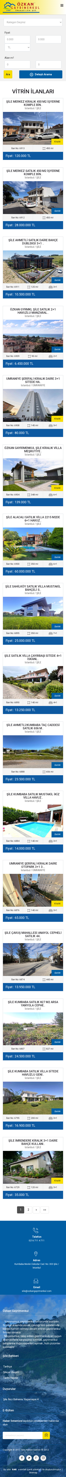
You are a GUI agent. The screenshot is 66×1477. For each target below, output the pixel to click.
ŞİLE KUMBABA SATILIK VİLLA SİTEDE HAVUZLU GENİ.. (33, 1073)
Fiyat (7, 32)
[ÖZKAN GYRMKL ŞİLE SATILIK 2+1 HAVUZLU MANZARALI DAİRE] (33, 336)
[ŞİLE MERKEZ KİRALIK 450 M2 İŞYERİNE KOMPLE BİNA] (33, 128)
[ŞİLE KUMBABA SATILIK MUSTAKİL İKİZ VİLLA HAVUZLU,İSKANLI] (33, 821)
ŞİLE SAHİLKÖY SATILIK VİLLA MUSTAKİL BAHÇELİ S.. (33, 588)
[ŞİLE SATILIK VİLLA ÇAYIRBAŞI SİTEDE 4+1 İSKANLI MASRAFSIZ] (33, 682)
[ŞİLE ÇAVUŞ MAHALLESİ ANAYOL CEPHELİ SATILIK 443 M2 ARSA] (33, 959)
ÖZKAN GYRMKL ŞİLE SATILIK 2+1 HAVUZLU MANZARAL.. (33, 311)
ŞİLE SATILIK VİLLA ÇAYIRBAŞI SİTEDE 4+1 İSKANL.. (33, 657)
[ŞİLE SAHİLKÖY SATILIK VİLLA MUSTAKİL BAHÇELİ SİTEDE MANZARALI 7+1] (33, 613)
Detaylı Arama (43, 74)
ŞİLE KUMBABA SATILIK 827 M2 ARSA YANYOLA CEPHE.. (33, 1003)
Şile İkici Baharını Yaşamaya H (21, 1399)
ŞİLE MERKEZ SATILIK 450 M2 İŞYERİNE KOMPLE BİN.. (33, 172)
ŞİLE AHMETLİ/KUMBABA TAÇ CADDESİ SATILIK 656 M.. (33, 726)
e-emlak (22, 1469)
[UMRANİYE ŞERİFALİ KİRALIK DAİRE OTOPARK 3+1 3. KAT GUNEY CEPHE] (33, 890)
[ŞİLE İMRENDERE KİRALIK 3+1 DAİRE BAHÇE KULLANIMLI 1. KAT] (33, 1167)
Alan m (9, 57)
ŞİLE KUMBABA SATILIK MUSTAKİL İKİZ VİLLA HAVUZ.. (33, 796)
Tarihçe (7, 1366)
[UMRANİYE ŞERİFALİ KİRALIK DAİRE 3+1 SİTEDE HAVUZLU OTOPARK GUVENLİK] (33, 405)
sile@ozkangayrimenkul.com (37, 1291)
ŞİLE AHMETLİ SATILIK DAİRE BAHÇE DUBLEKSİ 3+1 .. (33, 241)
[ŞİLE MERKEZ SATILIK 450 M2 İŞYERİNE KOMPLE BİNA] (33, 197)
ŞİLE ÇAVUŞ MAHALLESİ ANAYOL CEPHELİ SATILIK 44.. (33, 934)
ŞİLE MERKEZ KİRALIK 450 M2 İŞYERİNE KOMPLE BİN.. (33, 103)
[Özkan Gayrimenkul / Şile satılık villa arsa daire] (21, 7)
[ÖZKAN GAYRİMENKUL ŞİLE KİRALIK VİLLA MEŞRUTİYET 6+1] (33, 474)
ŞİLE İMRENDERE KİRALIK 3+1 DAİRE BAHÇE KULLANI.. (33, 1142)
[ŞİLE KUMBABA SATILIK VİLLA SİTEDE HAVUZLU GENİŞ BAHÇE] (33, 1098)
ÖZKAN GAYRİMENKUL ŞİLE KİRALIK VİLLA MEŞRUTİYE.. (33, 449)
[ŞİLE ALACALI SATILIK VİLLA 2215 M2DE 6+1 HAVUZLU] (33, 544)
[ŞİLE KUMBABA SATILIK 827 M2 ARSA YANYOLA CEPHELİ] (33, 1028)
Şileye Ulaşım (11, 1372)
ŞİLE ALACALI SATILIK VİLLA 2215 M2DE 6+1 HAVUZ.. (33, 518)
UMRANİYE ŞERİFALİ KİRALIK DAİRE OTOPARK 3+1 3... (33, 865)
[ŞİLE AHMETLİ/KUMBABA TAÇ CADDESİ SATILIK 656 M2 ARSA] (33, 751)
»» (44, 1209)
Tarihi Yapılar (10, 1377)
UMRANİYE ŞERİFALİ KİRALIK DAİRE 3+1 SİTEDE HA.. (33, 380)
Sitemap (33, 1472)
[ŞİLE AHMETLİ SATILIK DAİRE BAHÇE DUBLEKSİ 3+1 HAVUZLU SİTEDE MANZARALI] (33, 266)
